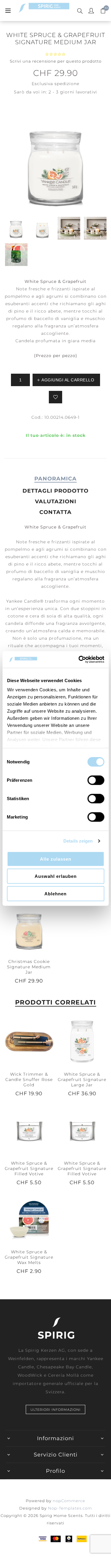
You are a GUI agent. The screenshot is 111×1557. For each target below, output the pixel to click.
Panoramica (55, 478)
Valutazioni (55, 501)
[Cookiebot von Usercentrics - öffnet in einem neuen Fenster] (79, 659)
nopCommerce (69, 1500)
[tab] (55, 478)
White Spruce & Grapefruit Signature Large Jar (82, 1080)
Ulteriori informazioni (55, 1410)
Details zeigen (78, 840)
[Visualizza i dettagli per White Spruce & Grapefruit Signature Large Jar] (82, 1041)
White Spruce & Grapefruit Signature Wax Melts (29, 1257)
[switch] (95, 780)
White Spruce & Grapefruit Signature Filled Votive (29, 1168)
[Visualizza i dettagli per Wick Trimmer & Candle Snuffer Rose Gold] (29, 1041)
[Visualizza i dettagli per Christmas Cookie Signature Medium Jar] (29, 928)
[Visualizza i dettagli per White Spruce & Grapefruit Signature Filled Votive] (29, 1130)
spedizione (66, 83)
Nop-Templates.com (70, 1508)
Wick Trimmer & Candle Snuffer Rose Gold (29, 1080)
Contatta (55, 512)
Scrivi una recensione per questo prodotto (56, 61)
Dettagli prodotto (55, 491)
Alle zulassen (55, 858)
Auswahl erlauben (56, 876)
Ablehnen (55, 893)
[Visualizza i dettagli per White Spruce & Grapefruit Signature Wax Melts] (29, 1219)
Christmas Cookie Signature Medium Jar (29, 967)
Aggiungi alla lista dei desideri (55, 397)
